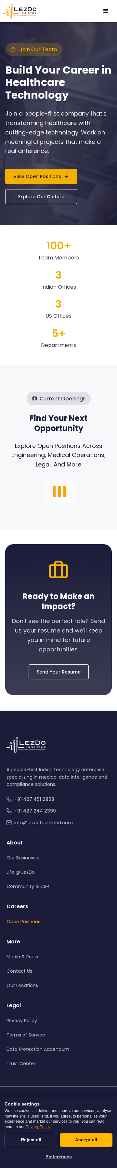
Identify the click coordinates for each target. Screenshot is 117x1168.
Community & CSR (27, 886)
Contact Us (19, 971)
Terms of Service (25, 1035)
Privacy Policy (21, 1020)
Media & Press (22, 956)
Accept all (86, 1139)
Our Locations (22, 985)
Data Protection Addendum (37, 1049)
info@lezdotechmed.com (43, 822)
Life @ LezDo (20, 872)
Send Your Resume (59, 672)
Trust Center (20, 1063)
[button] (106, 11)
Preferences (59, 1156)
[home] (19, 11)
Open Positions (23, 921)
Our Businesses (23, 858)
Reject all (31, 1139)
